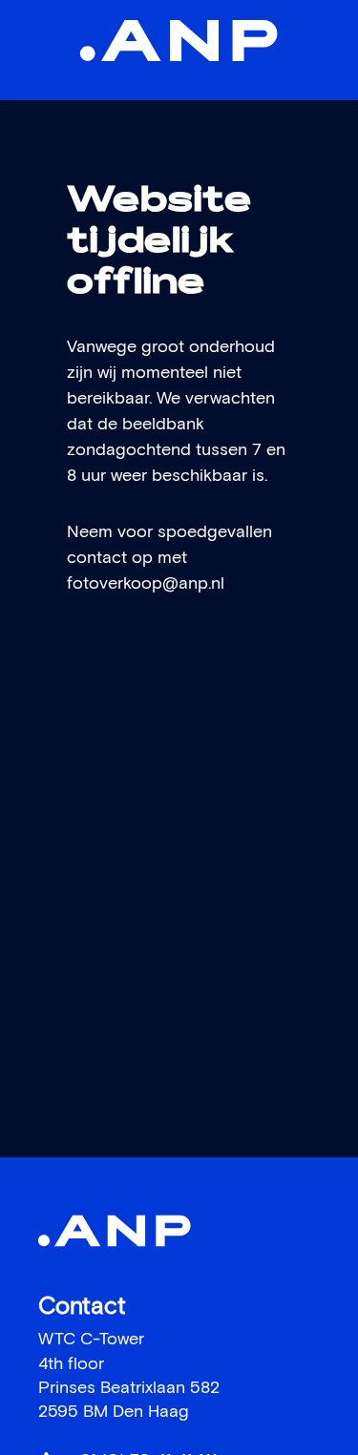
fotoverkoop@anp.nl (145, 583)
